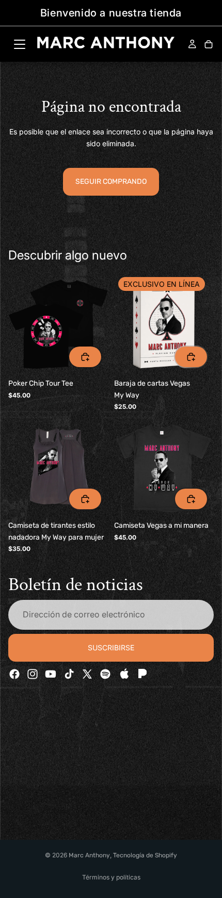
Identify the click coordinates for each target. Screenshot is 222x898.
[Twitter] (87, 674)
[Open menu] (19, 44)
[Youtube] (50, 674)
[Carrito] (208, 45)
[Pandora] (141, 674)
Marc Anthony (89, 855)
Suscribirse (111, 647)
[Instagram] (32, 674)
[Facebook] (14, 674)
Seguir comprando (111, 181)
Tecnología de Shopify (145, 855)
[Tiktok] (69, 674)
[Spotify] (105, 674)
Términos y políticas (111, 877)
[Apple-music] (123, 674)
